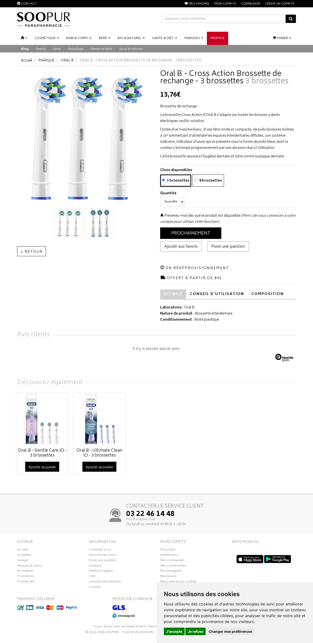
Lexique (22, 561)
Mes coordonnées (173, 566)
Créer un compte (280, 4)
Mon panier (168, 550)
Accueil (26, 61)
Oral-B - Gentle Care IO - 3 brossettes (42, 453)
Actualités (24, 555)
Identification (169, 555)
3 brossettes (178, 181)
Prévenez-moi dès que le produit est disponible (202, 216)
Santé (57, 49)
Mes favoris (168, 577)
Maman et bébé (101, 49)
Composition (267, 294)
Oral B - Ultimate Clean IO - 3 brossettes (100, 453)
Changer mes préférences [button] (230, 631)
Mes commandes (172, 561)
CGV (92, 577)
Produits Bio (26, 582)
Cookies (95, 587)
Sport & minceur (131, 49)
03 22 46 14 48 (150, 514)
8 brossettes (210, 181)
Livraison (95, 566)
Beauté (40, 49)
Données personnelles (105, 582)
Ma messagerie (170, 571)
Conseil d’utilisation (217, 294)
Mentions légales (101, 571)
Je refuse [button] (195, 631)
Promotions (25, 577)
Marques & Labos (29, 566)
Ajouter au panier (42, 467)
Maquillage (75, 49)
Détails (173, 294)
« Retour (31, 252)
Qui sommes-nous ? (103, 555)
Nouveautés (25, 571)
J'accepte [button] (174, 631)
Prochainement (190, 233)
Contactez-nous (100, 550)
